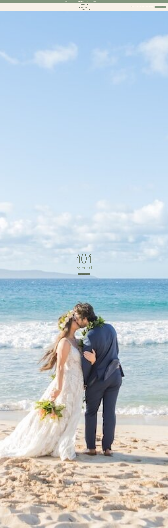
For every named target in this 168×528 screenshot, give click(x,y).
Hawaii (100, 1)
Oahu (94, 1)
